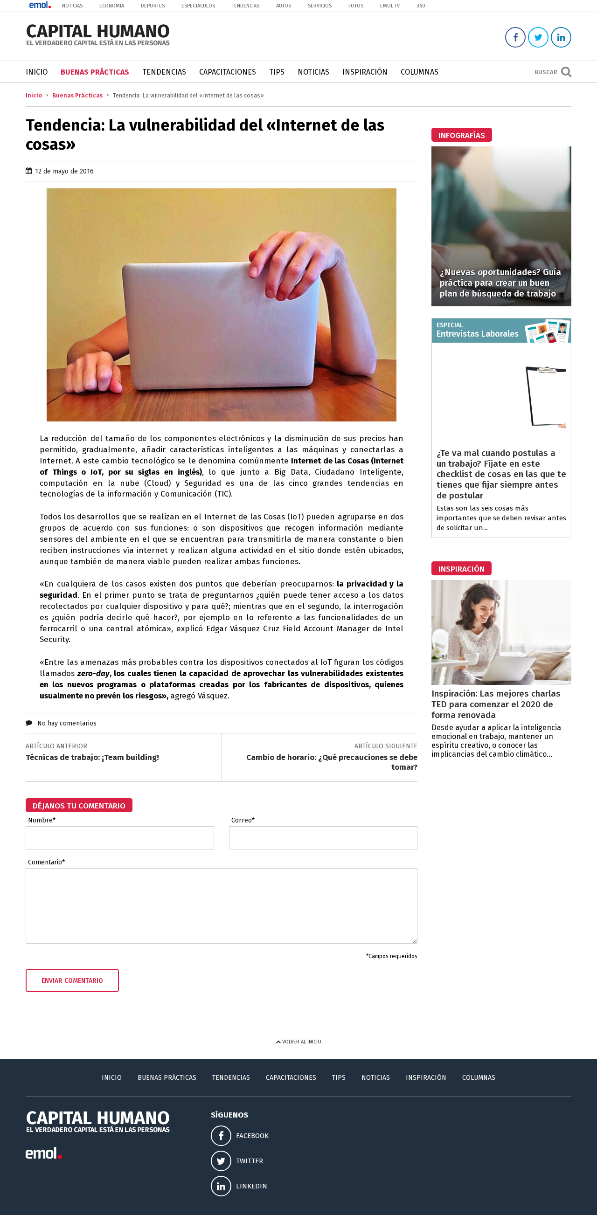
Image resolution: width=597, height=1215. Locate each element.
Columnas (419, 72)
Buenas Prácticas (95, 72)
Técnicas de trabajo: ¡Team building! (92, 757)
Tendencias (245, 6)
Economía (111, 6)
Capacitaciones (227, 72)
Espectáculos (198, 6)
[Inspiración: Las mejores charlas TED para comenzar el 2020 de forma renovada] (501, 682)
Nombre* (42, 820)
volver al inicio (301, 1042)
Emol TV (390, 6)
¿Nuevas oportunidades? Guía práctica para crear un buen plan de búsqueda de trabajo (500, 283)
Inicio (37, 72)
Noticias (72, 6)
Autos (283, 6)
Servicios (320, 6)
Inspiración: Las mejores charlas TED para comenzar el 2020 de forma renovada (496, 704)
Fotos (355, 6)
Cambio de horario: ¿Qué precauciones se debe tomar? (331, 762)
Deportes (153, 6)
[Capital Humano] (98, 44)
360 (421, 6)
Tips (277, 72)
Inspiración (365, 72)
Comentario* (46, 862)
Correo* (243, 820)
